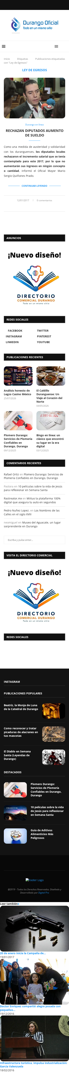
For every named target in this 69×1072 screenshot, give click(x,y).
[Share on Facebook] (30, 206)
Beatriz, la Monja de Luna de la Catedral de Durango (21, 707)
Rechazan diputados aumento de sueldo (34, 132)
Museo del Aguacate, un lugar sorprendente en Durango (32, 524)
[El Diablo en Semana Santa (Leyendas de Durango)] (53, 757)
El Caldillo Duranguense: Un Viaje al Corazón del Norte (49, 396)
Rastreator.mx (13, 498)
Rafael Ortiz (11, 474)
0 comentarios (44, 200)
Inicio (7, 59)
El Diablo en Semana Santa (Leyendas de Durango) (17, 755)
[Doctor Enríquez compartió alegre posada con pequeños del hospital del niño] (34, 982)
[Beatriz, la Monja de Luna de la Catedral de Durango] (53, 711)
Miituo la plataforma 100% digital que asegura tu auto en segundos (32, 500)
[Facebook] (25, 4)
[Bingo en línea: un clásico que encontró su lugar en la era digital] (50, 420)
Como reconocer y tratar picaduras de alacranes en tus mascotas (21, 732)
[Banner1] (34, 595)
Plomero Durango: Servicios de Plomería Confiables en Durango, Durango (18, 440)
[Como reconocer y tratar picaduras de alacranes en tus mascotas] (53, 734)
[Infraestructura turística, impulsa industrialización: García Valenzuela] (34, 1038)
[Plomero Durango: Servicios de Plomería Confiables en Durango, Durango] (18, 420)
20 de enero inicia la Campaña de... (23, 953)
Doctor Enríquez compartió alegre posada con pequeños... (30, 1008)
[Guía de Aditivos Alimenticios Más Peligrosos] (15, 836)
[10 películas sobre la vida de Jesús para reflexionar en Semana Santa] (15, 813)
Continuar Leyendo (34, 185)
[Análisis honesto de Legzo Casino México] (18, 375)
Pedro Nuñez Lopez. (17, 510)
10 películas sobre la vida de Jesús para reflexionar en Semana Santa (33, 488)
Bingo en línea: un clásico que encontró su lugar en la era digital (50, 440)
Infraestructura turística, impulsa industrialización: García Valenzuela (33, 1064)
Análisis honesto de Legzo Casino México (17, 392)
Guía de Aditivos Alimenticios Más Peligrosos (42, 833)
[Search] (65, 46)
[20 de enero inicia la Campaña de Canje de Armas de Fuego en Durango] (34, 929)
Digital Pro (43, 892)
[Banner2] (34, 277)
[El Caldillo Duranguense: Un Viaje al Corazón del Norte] (50, 375)
